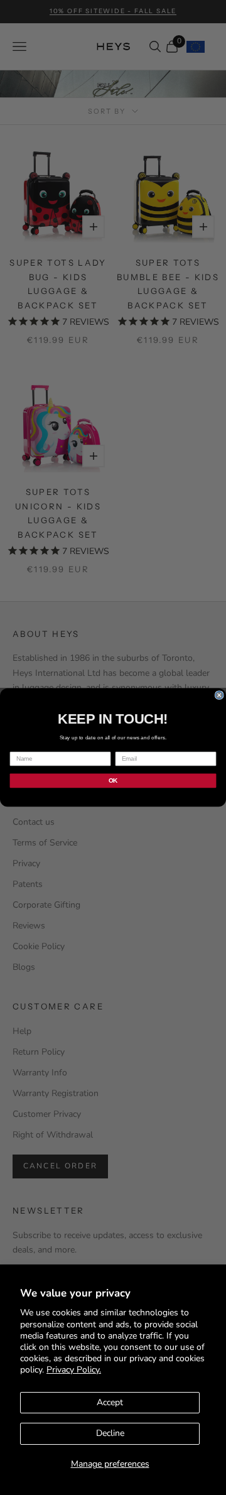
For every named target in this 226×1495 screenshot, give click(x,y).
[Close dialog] (219, 695)
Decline (110, 1433)
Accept (110, 1402)
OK (113, 780)
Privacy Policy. (73, 1370)
